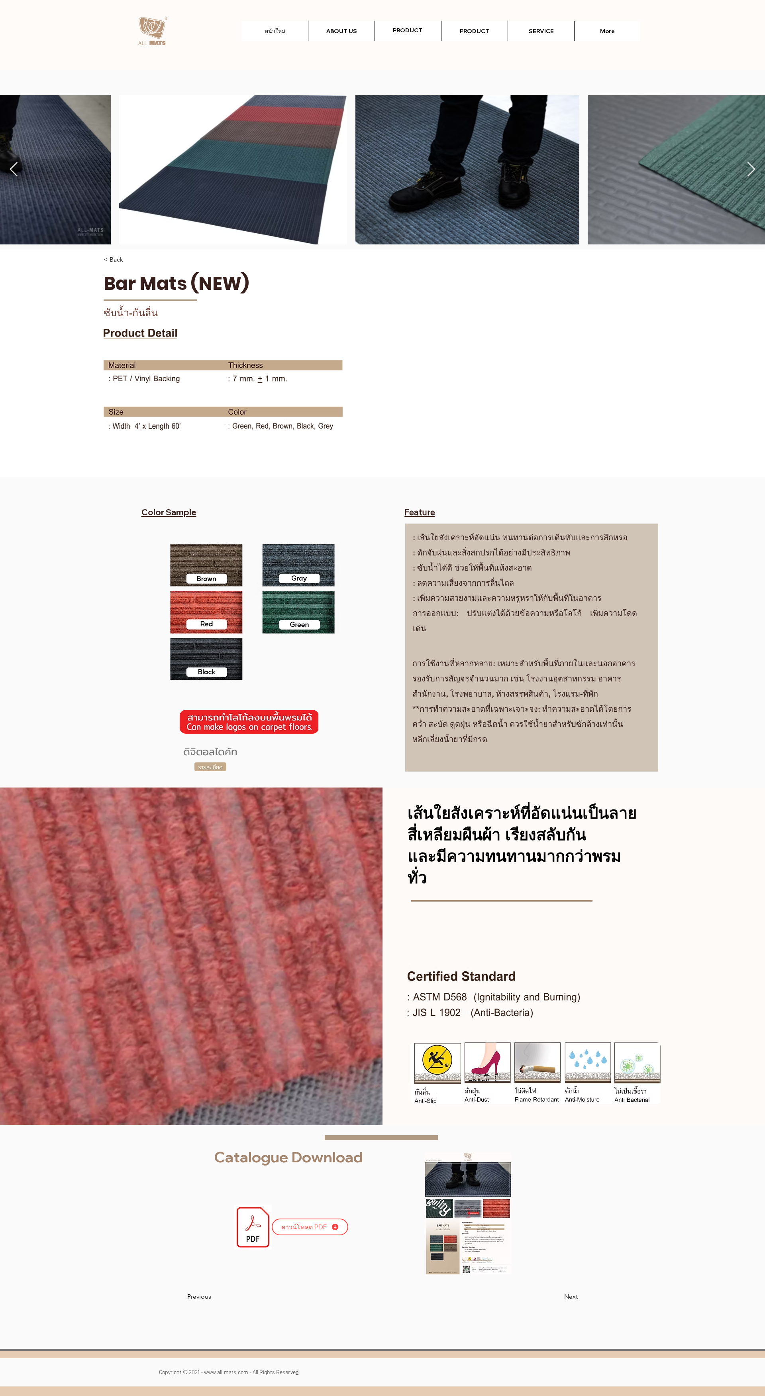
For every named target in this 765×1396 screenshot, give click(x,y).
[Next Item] (751, 169)
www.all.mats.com (226, 1371)
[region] (408, 40)
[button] (474, 31)
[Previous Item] (13, 169)
